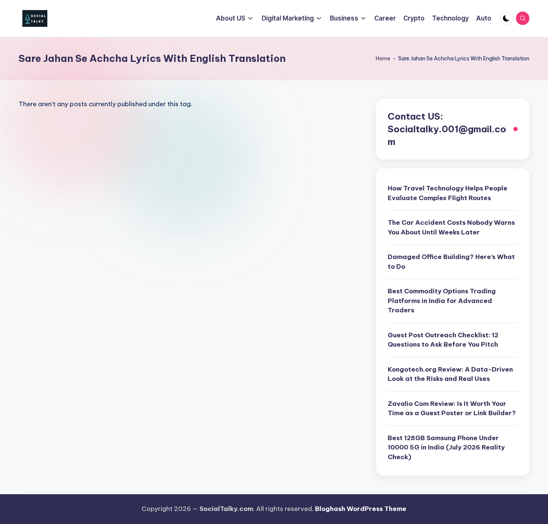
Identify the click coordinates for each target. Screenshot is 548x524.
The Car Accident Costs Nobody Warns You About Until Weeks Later (451, 227)
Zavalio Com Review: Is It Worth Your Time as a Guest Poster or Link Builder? (452, 408)
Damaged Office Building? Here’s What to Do (451, 262)
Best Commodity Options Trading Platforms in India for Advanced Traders (442, 300)
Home (383, 58)
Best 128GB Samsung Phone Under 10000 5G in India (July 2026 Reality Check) (446, 447)
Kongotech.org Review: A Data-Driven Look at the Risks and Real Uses (450, 374)
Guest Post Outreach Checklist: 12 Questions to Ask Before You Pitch (443, 340)
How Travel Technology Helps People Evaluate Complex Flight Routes (447, 193)
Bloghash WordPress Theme (360, 509)
